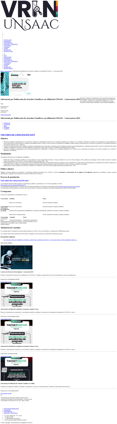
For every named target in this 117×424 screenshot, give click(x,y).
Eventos (6, 48)
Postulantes (6, 127)
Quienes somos (7, 40)
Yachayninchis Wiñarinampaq (11, 408)
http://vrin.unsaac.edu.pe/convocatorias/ (70, 186)
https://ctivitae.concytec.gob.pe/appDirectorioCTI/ (13, 185)
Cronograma (7, 124)
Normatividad (7, 50)
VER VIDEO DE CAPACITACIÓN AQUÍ (18, 135)
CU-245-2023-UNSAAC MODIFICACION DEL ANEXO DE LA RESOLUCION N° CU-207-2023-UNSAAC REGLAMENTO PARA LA (40, 240)
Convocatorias (7, 45)
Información (7, 123)
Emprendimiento (8, 42)
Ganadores (6, 128)
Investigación (7, 41)
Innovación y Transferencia (11, 44)
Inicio (5, 55)
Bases (5, 125)
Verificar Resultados (6, 114)
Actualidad (6, 47)
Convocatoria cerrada (6, 282)
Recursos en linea (8, 51)
